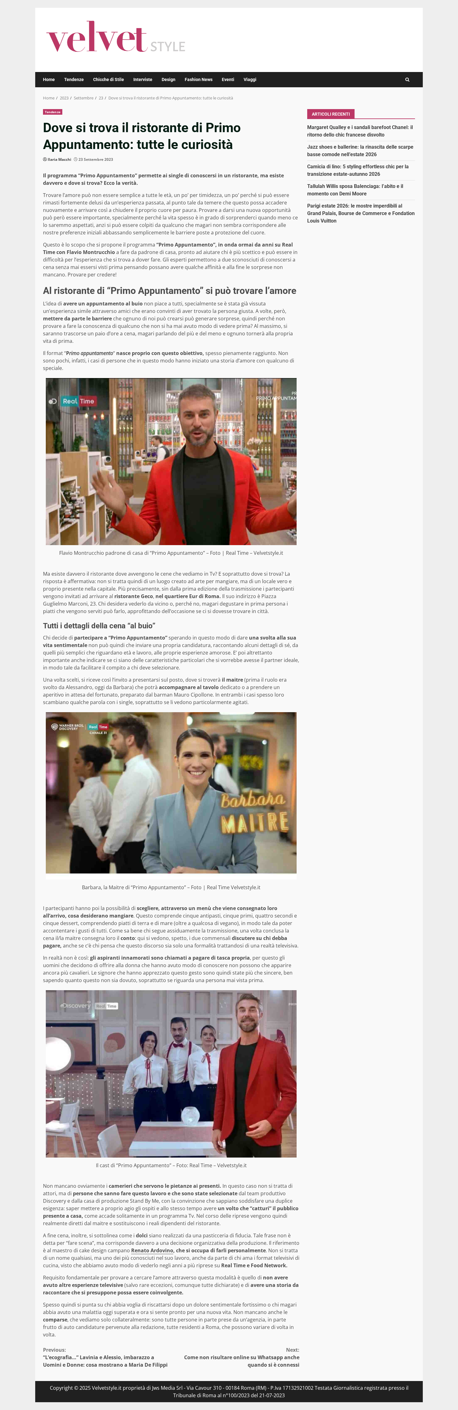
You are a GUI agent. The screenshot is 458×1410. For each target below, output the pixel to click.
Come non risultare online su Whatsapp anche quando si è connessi (241, 1357)
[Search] (407, 80)
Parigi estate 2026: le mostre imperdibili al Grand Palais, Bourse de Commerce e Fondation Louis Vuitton (361, 213)
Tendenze (74, 79)
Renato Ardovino (152, 1250)
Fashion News (198, 79)
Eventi (228, 79)
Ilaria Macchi (59, 159)
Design (168, 79)
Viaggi (250, 79)
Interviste (142, 79)
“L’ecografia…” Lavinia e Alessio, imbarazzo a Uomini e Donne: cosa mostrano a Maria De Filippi (105, 1357)
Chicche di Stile (108, 79)
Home (49, 79)
